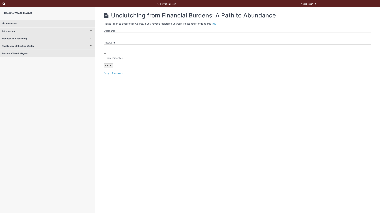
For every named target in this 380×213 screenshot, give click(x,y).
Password (109, 42)
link (214, 23)
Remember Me (114, 58)
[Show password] (105, 53)
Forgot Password (113, 73)
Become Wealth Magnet (18, 12)
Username (109, 30)
